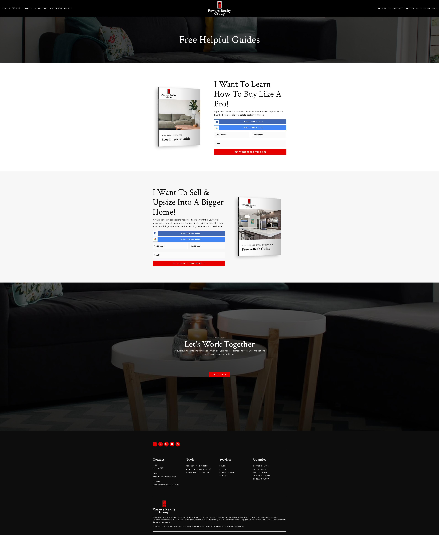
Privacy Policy (173, 526)
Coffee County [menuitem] (261, 466)
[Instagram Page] (160, 444)
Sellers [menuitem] (223, 469)
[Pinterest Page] (177, 444)
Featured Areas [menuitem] (228, 472)
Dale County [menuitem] (259, 469)
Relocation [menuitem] (56, 8)
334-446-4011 (158, 468)
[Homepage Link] (219, 8)
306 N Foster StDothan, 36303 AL (166, 485)
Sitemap (188, 526)
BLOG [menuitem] (419, 8)
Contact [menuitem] (224, 476)
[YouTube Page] (172, 444)
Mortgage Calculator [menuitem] (197, 472)
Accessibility (196, 526)
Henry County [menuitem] (260, 472)
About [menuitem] (67, 8)
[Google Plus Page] (166, 444)
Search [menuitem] (26, 8)
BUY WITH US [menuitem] (40, 8)
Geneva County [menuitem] (261, 479)
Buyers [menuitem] (223, 466)
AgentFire (240, 526)
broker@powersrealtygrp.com (164, 476)
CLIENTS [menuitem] (409, 8)
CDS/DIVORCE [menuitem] (430, 8)
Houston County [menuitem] (261, 476)
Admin (181, 526)
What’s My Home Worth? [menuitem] (198, 469)
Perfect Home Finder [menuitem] (197, 466)
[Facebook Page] (155, 444)
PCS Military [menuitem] (380, 8)
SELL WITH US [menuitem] (394, 8)
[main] (219, 224)
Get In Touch (219, 374)
